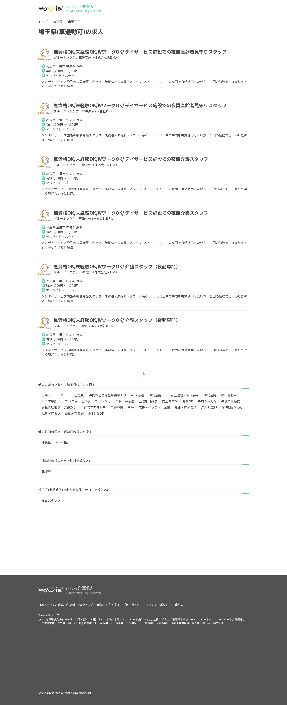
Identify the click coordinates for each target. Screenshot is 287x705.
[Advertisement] (143, 545)
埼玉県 (58, 21)
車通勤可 (74, 21)
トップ (43, 21)
